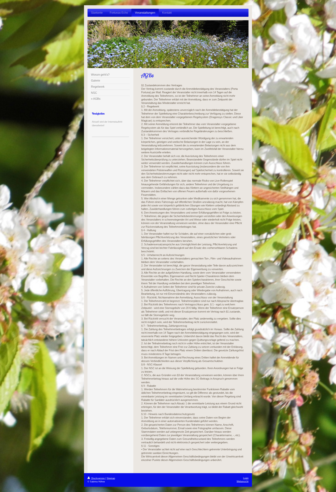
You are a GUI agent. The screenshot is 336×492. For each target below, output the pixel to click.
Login (245, 478)
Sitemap (111, 478)
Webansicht (242, 481)
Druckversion (98, 478)
